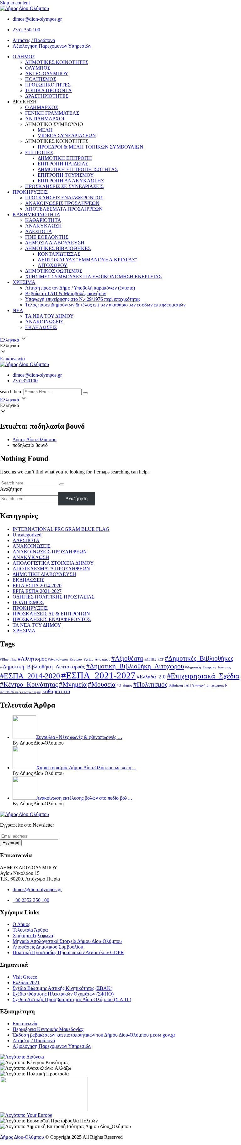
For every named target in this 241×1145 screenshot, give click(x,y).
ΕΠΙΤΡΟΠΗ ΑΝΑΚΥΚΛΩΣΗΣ (71, 180)
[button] (120, 345)
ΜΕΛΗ (45, 130)
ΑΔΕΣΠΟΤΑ (38, 231)
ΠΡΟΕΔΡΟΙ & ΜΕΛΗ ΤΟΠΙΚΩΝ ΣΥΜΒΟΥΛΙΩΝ (90, 146)
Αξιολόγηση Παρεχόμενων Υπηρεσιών (52, 46)
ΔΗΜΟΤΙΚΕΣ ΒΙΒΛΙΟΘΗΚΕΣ (58, 248)
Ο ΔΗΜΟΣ (24, 56)
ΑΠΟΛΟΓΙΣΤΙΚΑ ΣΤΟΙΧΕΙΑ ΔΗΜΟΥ (53, 563)
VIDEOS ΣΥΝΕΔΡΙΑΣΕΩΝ (67, 135)
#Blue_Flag (8, 659)
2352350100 (25, 380)
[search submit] (85, 393)
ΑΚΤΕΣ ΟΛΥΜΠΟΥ (46, 73)
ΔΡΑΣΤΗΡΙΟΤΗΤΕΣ (46, 96)
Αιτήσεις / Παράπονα (34, 40)
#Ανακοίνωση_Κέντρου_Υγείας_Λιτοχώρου (79, 659)
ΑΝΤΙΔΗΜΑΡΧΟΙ (44, 118)
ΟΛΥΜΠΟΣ (37, 68)
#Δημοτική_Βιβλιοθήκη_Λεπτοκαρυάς (42, 667)
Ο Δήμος (21, 924)
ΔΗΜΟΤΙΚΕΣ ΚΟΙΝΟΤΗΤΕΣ (56, 62)
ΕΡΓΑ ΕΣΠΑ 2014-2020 (37, 585)
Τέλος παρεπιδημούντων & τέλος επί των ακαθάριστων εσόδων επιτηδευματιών (105, 304)
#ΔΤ (160, 659)
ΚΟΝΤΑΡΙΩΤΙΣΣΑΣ (59, 254)
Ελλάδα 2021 (26, 982)
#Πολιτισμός (150, 684)
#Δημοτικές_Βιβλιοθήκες (199, 658)
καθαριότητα (56, 691)
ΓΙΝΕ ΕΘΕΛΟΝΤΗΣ (46, 237)
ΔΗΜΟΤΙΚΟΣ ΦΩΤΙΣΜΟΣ (53, 271)
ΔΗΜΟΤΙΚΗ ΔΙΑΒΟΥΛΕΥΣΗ (44, 574)
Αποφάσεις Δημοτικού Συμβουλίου (48, 946)
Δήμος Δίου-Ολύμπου (22, 1137)
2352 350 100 (26, 29)
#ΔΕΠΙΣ (150, 659)
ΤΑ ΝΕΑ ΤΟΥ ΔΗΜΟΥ (49, 316)
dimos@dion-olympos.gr (37, 19)
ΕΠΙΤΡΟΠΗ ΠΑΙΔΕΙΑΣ (63, 163)
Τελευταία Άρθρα (30, 930)
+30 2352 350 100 (31, 900)
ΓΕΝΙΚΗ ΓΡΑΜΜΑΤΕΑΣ (52, 113)
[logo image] (24, 364)
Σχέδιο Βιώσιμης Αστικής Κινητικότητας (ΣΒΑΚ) (62, 988)
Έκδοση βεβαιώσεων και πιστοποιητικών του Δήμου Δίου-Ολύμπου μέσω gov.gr (94, 1035)
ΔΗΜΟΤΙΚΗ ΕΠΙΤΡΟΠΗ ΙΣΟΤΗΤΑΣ (78, 169)
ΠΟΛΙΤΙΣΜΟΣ (40, 79)
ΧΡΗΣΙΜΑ (24, 282)
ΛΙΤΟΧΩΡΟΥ (52, 265)
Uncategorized (27, 534)
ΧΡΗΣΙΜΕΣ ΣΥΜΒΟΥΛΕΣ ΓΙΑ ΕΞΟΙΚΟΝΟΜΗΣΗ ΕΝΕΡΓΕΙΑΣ (93, 276)
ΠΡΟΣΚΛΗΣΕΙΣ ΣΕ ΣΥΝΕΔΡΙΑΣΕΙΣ (64, 186)
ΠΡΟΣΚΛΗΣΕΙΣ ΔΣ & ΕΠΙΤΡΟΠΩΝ (51, 613)
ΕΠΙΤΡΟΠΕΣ (39, 152)
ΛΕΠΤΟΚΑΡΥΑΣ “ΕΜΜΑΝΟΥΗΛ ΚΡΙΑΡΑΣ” (87, 259)
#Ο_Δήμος (124, 685)
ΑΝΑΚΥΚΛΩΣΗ (43, 225)
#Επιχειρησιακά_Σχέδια (203, 676)
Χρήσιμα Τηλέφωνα (33, 935)
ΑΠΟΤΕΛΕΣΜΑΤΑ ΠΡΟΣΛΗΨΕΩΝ (64, 209)
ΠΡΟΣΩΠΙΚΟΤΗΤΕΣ (48, 84)
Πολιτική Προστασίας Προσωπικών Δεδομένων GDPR (68, 952)
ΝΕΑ (18, 310)
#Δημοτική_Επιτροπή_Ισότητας (208, 667)
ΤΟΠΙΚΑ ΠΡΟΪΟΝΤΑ (48, 90)
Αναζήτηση (11, 489)
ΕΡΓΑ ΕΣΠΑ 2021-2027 (37, 591)
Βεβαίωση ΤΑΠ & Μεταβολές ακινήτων (65, 293)
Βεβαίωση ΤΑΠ (180, 685)
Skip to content (15, 2)
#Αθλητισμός (32, 659)
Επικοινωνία (12, 358)
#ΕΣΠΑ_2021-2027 (98, 675)
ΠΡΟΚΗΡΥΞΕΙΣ (30, 192)
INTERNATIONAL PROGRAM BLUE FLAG (61, 529)
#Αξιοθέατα (127, 658)
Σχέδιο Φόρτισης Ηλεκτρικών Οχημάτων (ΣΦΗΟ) (63, 993)
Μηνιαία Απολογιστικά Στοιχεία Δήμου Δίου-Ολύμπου (67, 941)
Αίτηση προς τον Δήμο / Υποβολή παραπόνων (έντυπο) (80, 287)
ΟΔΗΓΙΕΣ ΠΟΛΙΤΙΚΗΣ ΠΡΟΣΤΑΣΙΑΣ (53, 596)
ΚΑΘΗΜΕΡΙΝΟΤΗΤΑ (36, 214)
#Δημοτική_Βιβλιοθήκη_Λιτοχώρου (135, 666)
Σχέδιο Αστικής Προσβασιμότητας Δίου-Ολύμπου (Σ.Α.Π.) (72, 999)
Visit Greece (25, 977)
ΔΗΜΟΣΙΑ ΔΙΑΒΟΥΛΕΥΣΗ (54, 242)
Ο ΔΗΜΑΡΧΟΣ (41, 107)
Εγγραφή (11, 842)
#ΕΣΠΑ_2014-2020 (30, 676)
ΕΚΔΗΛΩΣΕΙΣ (41, 327)
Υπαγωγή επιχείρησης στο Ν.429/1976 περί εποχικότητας (82, 299)
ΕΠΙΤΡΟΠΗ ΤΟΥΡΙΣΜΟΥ (66, 175)
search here (11, 391)
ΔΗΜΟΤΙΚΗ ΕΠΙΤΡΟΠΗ (65, 158)
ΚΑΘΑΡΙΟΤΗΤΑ (43, 220)
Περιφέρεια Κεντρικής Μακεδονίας (48, 1029)
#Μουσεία (101, 684)
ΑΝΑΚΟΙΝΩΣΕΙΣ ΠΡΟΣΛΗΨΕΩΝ (62, 203)
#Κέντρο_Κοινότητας (29, 684)
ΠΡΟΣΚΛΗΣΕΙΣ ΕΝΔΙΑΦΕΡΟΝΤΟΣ (64, 197)
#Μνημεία (73, 684)
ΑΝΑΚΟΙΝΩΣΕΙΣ (44, 321)
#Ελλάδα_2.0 (151, 677)
